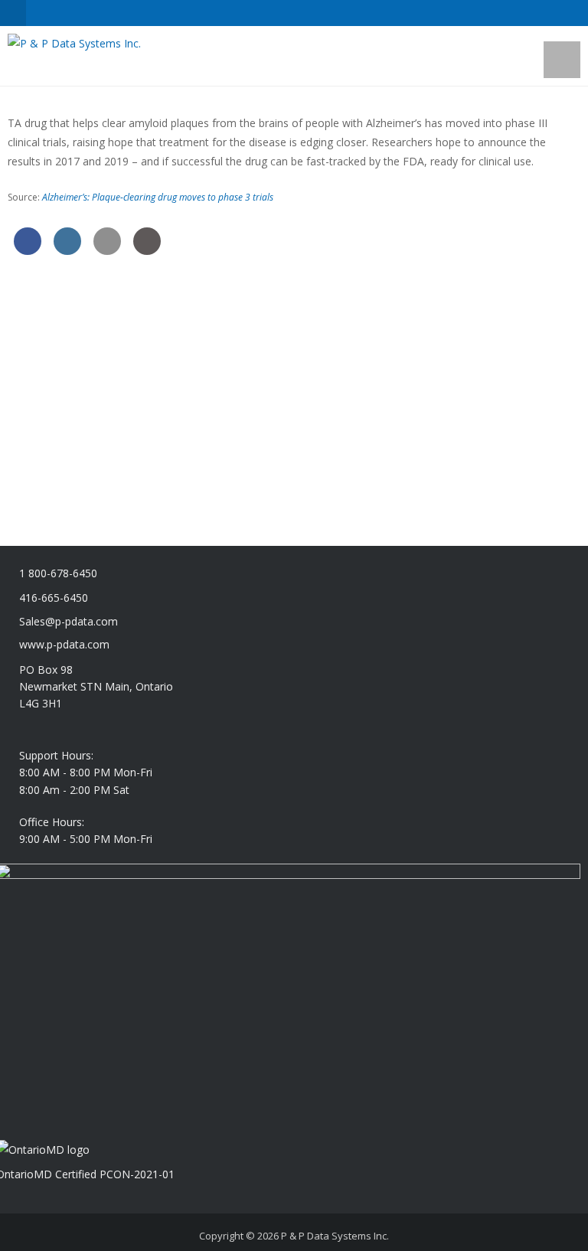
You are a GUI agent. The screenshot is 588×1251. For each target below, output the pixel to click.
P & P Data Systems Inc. (335, 1236)
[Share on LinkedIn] (67, 250)
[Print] (147, 250)
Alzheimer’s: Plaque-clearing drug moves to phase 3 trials (157, 197)
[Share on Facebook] (27, 250)
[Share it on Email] (107, 250)
